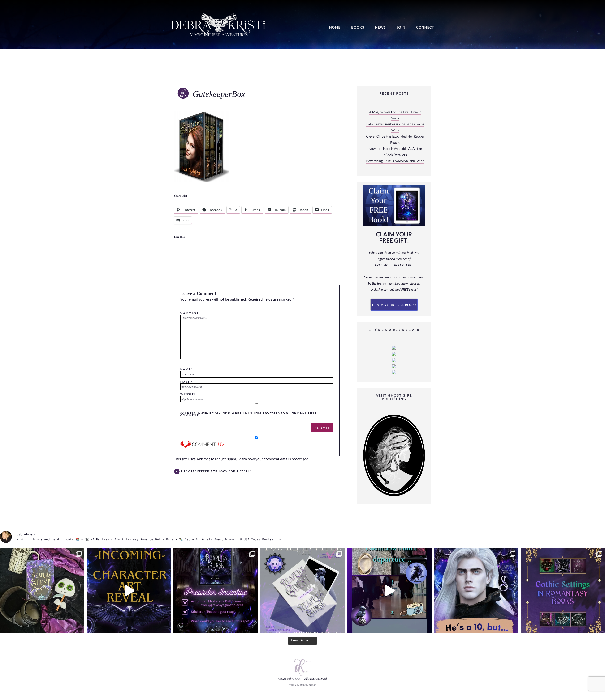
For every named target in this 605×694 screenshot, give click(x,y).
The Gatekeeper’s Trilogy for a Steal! (216, 471)
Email (186, 381)
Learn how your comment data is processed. (273, 459)
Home (335, 27)
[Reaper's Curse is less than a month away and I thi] (215, 590)
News (380, 27)
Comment (189, 312)
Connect (425, 27)
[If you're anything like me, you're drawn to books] (563, 590)
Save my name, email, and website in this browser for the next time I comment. (249, 414)
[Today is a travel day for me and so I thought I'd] (42, 590)
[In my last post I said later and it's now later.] (129, 590)
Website (188, 394)
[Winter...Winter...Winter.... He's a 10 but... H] (476, 590)
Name (186, 369)
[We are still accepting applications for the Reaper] (302, 590)
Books (357, 27)
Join (401, 27)
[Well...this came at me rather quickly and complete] (389, 590)
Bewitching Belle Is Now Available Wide (395, 161)
